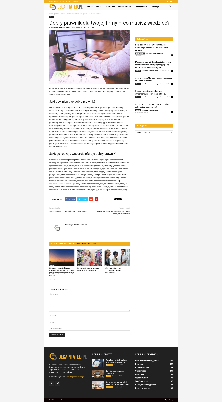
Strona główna (53, 1)
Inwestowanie (124, 6)
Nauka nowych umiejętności (147, 360)
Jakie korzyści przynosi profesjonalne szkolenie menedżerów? (113, 270)
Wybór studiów (141, 378)
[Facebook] (167, 1)
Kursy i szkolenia (142, 388)
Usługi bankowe (142, 367)
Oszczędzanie (141, 6)
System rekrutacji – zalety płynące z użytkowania (67, 211)
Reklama (68, 1)
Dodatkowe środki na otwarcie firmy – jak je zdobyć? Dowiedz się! (113, 212)
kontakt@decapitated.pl (75, 377)
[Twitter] (171, 1)
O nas (62, 1)
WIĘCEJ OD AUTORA (86, 243)
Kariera (99, 6)
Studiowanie (140, 371)
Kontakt (75, 1)
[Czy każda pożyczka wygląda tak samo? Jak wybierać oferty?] (98, 385)
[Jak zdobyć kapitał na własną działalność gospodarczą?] (98, 363)
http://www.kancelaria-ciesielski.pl (62, 184)
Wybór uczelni (141, 381)
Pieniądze (110, 6)
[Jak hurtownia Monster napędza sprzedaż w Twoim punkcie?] (89, 257)
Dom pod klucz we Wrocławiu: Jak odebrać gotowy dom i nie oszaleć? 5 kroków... (151, 47)
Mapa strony (169, 400)
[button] (170, 6)
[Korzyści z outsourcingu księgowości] (98, 374)
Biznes (89, 6)
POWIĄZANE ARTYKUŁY (62, 243)
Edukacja (155, 6)
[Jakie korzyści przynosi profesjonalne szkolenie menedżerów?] (117, 257)
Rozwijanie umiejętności (145, 385)
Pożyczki (139, 364)
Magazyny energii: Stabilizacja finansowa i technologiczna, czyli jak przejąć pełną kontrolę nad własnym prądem (153, 65)
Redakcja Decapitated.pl (61, 27)
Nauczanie (139, 374)
